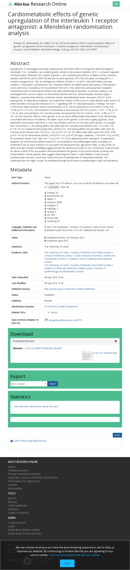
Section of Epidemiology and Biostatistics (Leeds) (75, 270)
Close (67, 563)
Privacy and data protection (24, 474)
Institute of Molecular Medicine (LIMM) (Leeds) (68, 268)
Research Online (40, 4)
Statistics (13, 509)
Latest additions (17, 505)
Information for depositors (24, 481)
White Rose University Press (24, 533)
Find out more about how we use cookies (74, 555)
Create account (17, 522)
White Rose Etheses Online (24, 530)
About (11, 466)
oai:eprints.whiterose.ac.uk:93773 (65, 320)
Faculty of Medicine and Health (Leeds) (91, 252)
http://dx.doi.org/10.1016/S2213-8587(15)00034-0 (69, 288)
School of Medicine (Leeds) (58, 255)
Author (54, 312)
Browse (12, 502)
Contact (12, 485)
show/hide (53, 187)
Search (12, 498)
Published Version (23, 341)
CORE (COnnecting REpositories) (30, 440)
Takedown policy (18, 470)
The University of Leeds (56, 252)
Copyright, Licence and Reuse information (33, 477)
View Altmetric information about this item (36, 406)
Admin (117, 435)
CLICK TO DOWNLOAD (105, 352)
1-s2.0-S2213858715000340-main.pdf (42, 348)
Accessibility (15, 488)
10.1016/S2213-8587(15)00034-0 (61, 306)
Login (11, 526)
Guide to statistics (18, 513)
